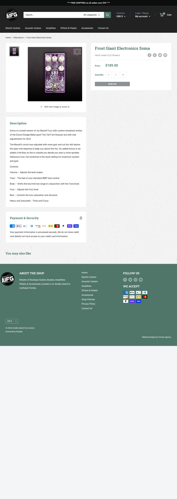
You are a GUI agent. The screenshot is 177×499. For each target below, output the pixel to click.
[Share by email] (165, 55)
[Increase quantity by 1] (123, 75)
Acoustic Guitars (33, 28)
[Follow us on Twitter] (130, 280)
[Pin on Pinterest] (155, 55)
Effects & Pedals (69, 28)
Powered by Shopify (14, 331)
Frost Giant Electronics (107, 55)
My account (141, 16)
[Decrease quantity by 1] (108, 75)
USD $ (9, 321)
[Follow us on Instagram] (135, 280)
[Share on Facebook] (149, 55)
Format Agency (164, 337)
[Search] (107, 15)
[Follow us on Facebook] (125, 280)
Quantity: (99, 74)
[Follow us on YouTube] (141, 280)
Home (8, 37)
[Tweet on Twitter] (160, 55)
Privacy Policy (88, 304)
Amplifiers (51, 28)
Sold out (112, 83)
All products (18, 37)
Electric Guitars (13, 28)
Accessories (87, 28)
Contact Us (103, 28)
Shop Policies (88, 299)
